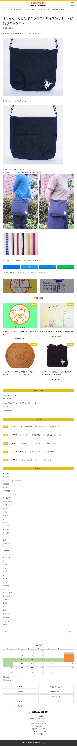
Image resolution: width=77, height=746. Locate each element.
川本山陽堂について (56, 692)
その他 (5, 512)
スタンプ (6, 526)
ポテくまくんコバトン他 (11, 494)
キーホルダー (7, 498)
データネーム (7, 543)
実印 (4, 610)
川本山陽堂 (6, 491)
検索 (70, 631)
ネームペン (6, 515)
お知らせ (6, 614)
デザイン (6, 582)
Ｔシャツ (6, 477)
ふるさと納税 (7, 592)
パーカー (6, 550)
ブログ (20, 696)
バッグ (21, 272)
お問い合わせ (56, 696)
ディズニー (6, 557)
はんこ (5, 589)
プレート (6, 519)
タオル (5, 522)
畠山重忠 (6, 585)
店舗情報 (20, 692)
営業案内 (6, 484)
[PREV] (5, 645)
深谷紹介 (6, 603)
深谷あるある (7, 606)
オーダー (6, 487)
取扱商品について (56, 687)
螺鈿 (4, 540)
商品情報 (6, 617)
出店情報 (20, 706)
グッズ (5, 547)
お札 (4, 568)
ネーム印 (6, 473)
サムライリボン (10, 272)
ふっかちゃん (32, 272)
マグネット (6, 505)
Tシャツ (5, 508)
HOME (20, 687)
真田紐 (42, 272)
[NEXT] (72, 645)
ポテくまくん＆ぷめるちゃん (12, 480)
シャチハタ (6, 596)
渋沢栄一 (6, 625)
